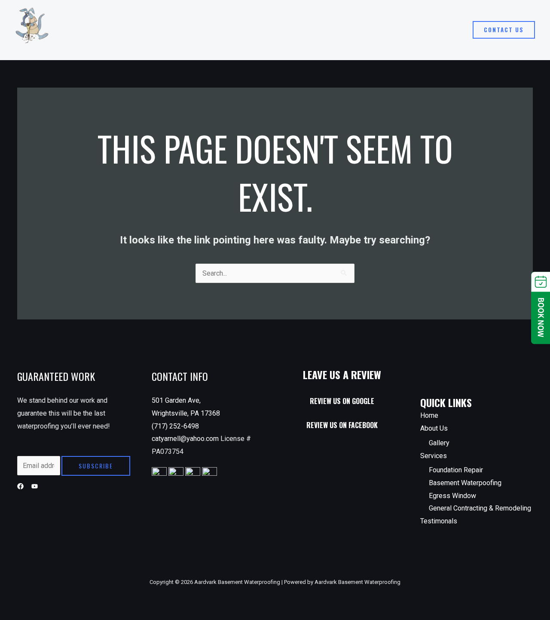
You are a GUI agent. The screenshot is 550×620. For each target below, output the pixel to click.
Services (384, 30)
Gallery (439, 443)
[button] (504, 30)
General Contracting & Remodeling (480, 508)
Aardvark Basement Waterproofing (80, 48)
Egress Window (452, 496)
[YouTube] (34, 486)
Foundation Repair (456, 470)
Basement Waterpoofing (465, 483)
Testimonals (438, 30)
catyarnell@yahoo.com (186, 439)
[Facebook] (20, 486)
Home (299, 30)
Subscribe (96, 465)
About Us (335, 30)
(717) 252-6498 (175, 426)
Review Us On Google (342, 401)
